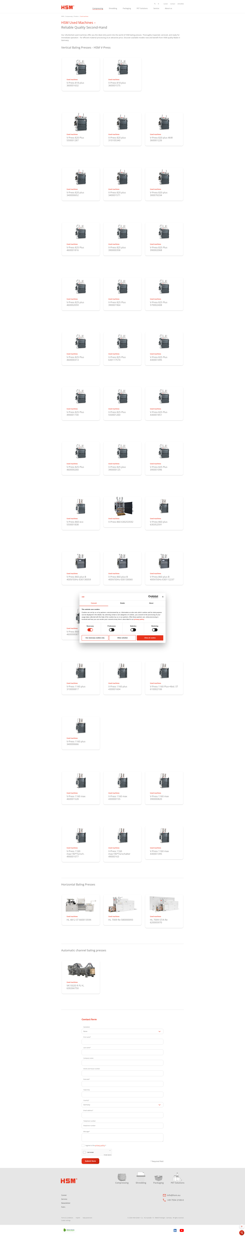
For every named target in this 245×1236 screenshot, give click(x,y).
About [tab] (151, 603)
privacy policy (139, 619)
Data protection (87, 1218)
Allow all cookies (150, 638)
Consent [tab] (94, 603)
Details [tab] (122, 603)
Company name (88, 1058)
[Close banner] (162, 596)
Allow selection (122, 638)
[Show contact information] (241, 1232)
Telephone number (89, 1121)
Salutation (86, 1027)
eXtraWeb (181, 4)
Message (86, 1131)
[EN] (158, 3)
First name (86, 1037)
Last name (86, 1048)
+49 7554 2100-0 (175, 1200)
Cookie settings (66, 1220)
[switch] (111, 629)
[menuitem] (97, 8)
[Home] (67, 7)
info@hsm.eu (173, 1195)
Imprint (78, 1218)
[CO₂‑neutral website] (69, 1230)
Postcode (86, 1079)
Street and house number (91, 1069)
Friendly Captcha (107, 1154)
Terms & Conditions (67, 1218)
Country (85, 1100)
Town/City (86, 1090)
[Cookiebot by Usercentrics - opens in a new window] (149, 596)
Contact (172, 4)
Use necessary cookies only (95, 638)
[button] (155, 4)
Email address (87, 1110)
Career (166, 4)
